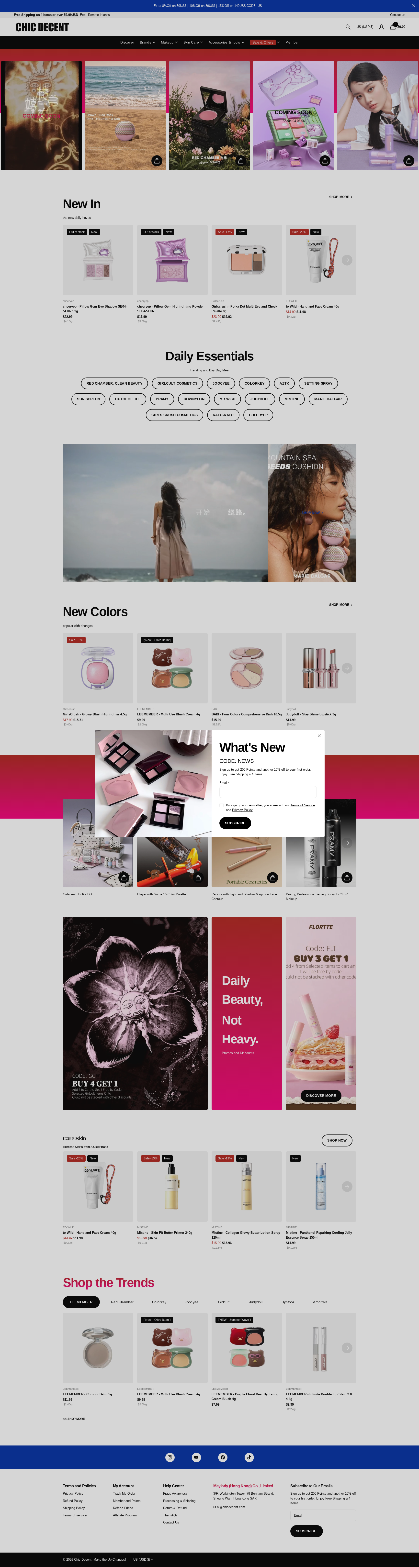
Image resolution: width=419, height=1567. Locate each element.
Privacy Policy (242, 810)
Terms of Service (302, 805)
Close (319, 735)
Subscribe (235, 823)
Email (224, 782)
